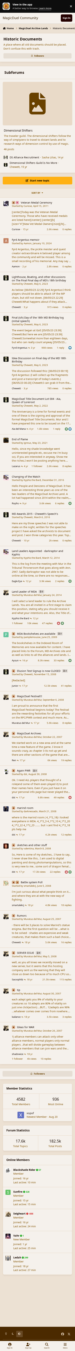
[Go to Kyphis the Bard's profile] (6, 477)
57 (39, 1170)
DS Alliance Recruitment (24, 157)
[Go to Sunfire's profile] (8, 1192)
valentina (29, 848)
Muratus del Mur (33, 595)
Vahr (16, 1235)
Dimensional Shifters (18, 130)
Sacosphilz (17, 979)
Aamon (27, 243)
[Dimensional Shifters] (37, 103)
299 (26, 1257)
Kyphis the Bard (32, 480)
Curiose (28, 206)
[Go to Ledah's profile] (8, 1258)
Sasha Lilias (49, 157)
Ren (14, 760)
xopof (30, 1113)
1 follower (36, 466)
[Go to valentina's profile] (6, 846)
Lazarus (16, 466)
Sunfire (17, 1191)
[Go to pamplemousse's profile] (6, 634)
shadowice (17, 1054)
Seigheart (19, 1213)
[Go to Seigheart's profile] (8, 1214)
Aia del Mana (19, 428)
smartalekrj (30, 885)
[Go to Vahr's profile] (8, 1236)
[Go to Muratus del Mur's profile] (6, 592)
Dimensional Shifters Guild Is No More (33, 163)
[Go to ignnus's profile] (6, 440)
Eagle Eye (17, 581)
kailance (16, 1016)
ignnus (27, 442)
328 (27, 1191)
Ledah (17, 1257)
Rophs (15, 503)
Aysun (15, 660)
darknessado (31, 811)
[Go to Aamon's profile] (6, 240)
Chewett (15, 167)
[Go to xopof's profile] (20, 1115)
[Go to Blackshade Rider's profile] (8, 1170)
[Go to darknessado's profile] (6, 808)
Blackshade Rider (24, 1170)
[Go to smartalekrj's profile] (6, 883)
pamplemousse (32, 637)
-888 (30, 1213)
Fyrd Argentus (19, 347)
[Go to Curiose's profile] (6, 203)
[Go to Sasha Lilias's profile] (5, 157)
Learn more (7, 6)
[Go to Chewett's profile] (5, 165)
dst (25, 774)
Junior (15, 685)
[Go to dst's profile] (6, 771)
